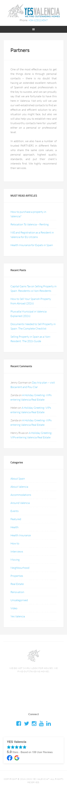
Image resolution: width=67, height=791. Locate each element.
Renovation (17, 592)
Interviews (16, 551)
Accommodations (20, 494)
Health (14, 527)
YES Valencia (33, 10)
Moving (15, 559)
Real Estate (17, 584)
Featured (15, 519)
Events (14, 511)
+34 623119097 (38, 20)
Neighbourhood (19, 567)
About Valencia (19, 486)
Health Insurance (20, 535)
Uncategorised (19, 600)
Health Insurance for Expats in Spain (31, 245)
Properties (16, 576)
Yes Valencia (17, 616)
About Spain (17, 478)
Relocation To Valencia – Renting (29, 224)
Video (13, 608)
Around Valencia (20, 503)
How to (14, 543)
